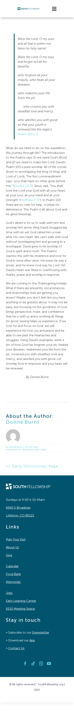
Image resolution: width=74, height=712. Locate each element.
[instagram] (41, 664)
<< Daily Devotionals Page (32, 466)
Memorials (13, 582)
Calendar (12, 566)
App (32, 640)
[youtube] (49, 664)
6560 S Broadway (18, 507)
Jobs (9, 593)
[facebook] (25, 664)
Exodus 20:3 (23, 186)
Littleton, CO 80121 (20, 515)
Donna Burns (23, 422)
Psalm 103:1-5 (28, 134)
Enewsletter (40, 632)
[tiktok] (33, 664)
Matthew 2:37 (30, 200)
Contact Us (16, 648)
